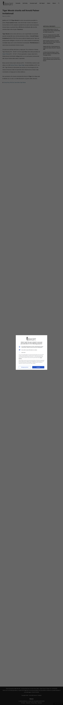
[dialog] (31, 352)
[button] (31, 352)
